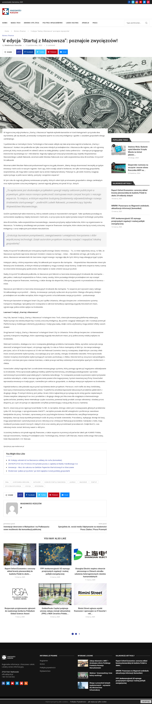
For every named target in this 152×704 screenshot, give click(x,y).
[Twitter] (133, 2)
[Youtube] (140, 2)
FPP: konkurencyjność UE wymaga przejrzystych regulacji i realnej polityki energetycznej (55, 571)
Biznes (4, 23)
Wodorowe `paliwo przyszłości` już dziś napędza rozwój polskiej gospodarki (39, 471)
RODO (42, 664)
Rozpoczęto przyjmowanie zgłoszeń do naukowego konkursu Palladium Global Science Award (20, 611)
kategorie (36, 482)
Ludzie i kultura (72, 23)
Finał (7, 482)
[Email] (144, 2)
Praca (95, 23)
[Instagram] (136, 2)
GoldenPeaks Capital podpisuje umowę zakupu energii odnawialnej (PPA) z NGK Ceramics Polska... (55, 611)
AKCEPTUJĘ (146, 702)
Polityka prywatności (48, 667)
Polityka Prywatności (78, 702)
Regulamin (44, 661)
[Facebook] (129, 2)
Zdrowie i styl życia (31, 23)
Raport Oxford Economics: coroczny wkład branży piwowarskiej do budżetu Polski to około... (20, 571)
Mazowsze (83, 482)
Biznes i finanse (20, 31)
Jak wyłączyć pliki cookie (97, 702)
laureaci (72, 482)
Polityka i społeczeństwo (52, 23)
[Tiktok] (148, 2)
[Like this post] (20, 52)
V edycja (28, 486)
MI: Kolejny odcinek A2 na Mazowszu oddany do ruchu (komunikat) (35, 460)
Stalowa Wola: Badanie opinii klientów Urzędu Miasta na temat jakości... (138, 151)
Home (7, 31)
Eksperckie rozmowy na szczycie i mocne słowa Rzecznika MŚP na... (138, 167)
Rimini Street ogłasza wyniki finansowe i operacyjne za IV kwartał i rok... (90, 611)
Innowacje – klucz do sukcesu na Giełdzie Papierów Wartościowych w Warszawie (41, 467)
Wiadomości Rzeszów (13, 45)
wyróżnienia (39, 486)
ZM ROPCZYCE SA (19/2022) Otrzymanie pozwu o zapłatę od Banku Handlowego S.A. (43, 464)
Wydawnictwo (45, 671)
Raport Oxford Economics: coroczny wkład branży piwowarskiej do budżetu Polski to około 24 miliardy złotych (129, 193)
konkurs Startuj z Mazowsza (55, 482)
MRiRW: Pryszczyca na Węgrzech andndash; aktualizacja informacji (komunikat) (130, 207)
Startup (94, 482)
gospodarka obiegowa (21, 482)
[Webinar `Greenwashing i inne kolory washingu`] (83, 675)
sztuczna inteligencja (13, 486)
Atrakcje (85, 23)
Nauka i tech (15, 23)
